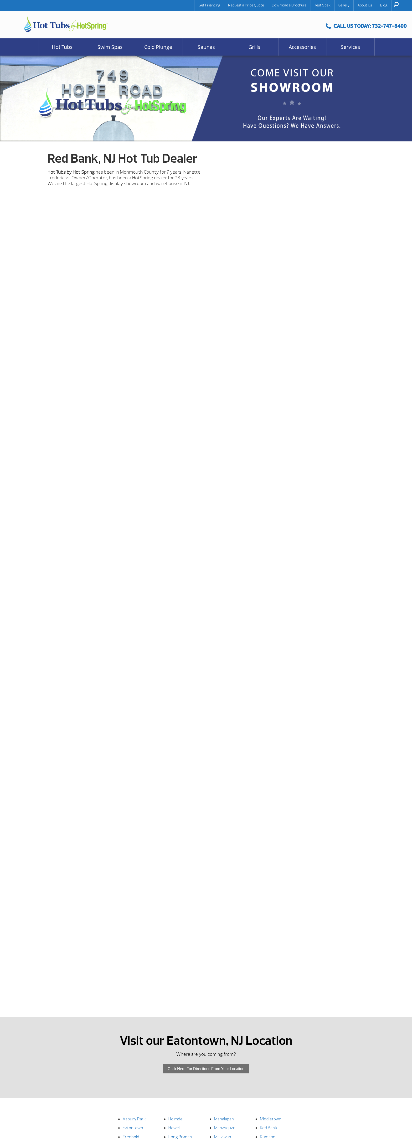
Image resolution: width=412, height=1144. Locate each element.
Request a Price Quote (246, 5)
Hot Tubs (62, 46)
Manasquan (225, 1128)
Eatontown (133, 1128)
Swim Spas (110, 46)
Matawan (222, 1137)
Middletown (270, 1119)
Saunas (206, 46)
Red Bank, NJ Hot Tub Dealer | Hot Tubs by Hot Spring (66, 24)
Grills (254, 46)
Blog (383, 5)
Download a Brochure (289, 5)
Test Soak (322, 5)
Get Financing (209, 5)
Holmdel (175, 1119)
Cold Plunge (158, 46)
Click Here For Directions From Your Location (206, 1069)
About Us (364, 5)
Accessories (302, 46)
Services (350, 46)
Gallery (344, 5)
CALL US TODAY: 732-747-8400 (370, 25)
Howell (174, 1128)
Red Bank (268, 1128)
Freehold (131, 1137)
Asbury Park (134, 1119)
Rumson (267, 1137)
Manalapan (224, 1119)
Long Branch (180, 1137)
